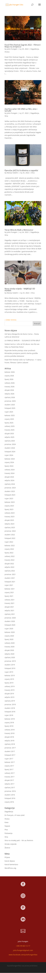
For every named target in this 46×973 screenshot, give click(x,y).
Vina (6, 116)
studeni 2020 (10, 621)
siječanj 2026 (10, 397)
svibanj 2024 (10, 469)
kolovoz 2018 (10, 719)
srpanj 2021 (9, 592)
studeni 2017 (10, 751)
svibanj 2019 (10, 686)
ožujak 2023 (9, 520)
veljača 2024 (9, 480)
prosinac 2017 (10, 748)
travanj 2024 (9, 473)
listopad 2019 (10, 668)
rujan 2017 (9, 759)
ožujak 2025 (9, 433)
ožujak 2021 (9, 607)
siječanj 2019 (10, 701)
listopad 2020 (10, 625)
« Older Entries (10, 320)
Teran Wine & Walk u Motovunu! (19, 230)
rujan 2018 (9, 715)
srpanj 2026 (9, 376)
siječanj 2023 (10, 527)
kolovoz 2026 (10, 372)
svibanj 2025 (10, 426)
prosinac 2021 (10, 574)
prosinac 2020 (10, 618)
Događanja (34, 49)
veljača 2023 (9, 524)
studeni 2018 (10, 708)
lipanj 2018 (9, 726)
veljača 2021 (9, 610)
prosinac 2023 (10, 488)
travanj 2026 (9, 386)
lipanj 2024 (9, 466)
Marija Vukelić (12, 173)
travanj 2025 (9, 430)
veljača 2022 (9, 567)
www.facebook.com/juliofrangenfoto (23, 955)
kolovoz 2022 (10, 545)
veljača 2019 (9, 697)
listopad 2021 (10, 582)
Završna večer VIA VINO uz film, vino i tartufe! (21, 110)
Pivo (6, 829)
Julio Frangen (12, 49)
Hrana (7, 52)
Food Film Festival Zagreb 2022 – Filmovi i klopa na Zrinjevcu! (23, 46)
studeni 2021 (10, 578)
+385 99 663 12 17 (23, 946)
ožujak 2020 (9, 650)
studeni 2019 (10, 665)
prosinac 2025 (10, 401)
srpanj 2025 (9, 419)
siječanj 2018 (10, 744)
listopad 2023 (10, 495)
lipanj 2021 (9, 596)
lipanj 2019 (9, 683)
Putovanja (8, 833)
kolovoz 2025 (10, 415)
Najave (7, 826)
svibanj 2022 (10, 556)
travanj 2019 (9, 690)
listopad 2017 (10, 755)
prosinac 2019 (10, 661)
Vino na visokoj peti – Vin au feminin (19, 840)
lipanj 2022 (9, 553)
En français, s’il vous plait (15, 815)
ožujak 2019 (9, 693)
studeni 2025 (10, 405)
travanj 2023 (9, 516)
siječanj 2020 (10, 657)
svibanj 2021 (10, 600)
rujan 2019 (9, 672)
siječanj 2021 (10, 614)
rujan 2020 (9, 628)
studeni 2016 (10, 795)
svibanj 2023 (10, 513)
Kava (6, 822)
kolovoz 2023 (10, 502)
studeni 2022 (10, 534)
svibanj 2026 (10, 383)
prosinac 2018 (10, 704)
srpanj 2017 (9, 766)
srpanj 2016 (9, 802)
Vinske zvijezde (11, 844)
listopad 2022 (10, 538)
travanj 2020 (9, 646)
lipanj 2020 (9, 639)
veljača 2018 (9, 740)
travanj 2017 (9, 777)
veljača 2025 (9, 437)
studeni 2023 (10, 491)
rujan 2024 (9, 455)
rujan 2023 (9, 498)
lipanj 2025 (9, 423)
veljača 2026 (9, 394)
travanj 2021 (9, 603)
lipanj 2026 (9, 379)
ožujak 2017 (9, 780)
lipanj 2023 (9, 509)
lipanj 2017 (9, 769)
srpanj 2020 (9, 636)
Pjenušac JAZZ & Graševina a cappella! (21, 170)
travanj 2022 (9, 560)
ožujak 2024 (9, 477)
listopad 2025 (10, 408)
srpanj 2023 (9, 506)
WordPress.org (10, 868)
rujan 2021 (9, 585)
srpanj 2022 (9, 549)
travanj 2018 (9, 733)
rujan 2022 (9, 542)
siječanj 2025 (10, 441)
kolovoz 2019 (10, 675)
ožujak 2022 (9, 563)
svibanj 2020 (10, 643)
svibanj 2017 (10, 773)
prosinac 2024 (10, 444)
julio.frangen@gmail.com (23, 950)
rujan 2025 (9, 412)
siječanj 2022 (10, 571)
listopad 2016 (10, 798)
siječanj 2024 (10, 484)
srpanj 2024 (9, 462)
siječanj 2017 (10, 787)
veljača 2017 (9, 784)
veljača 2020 (9, 654)
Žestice (7, 848)
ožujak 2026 (9, 390)
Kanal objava (10, 861)
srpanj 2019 (9, 679)
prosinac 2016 (10, 791)
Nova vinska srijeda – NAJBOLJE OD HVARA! (20, 289)
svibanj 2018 (10, 730)
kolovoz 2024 (10, 459)
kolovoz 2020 (10, 632)
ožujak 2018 (9, 737)
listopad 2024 (10, 451)
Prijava (7, 857)
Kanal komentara (11, 864)
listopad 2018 (10, 711)
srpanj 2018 (9, 722)
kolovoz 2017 (10, 762)
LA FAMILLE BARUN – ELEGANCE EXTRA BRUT (22, 340)
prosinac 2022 (10, 531)
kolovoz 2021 (10, 589)
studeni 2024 (10, 448)
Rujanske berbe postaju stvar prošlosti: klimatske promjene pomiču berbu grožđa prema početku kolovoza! (21, 353)
